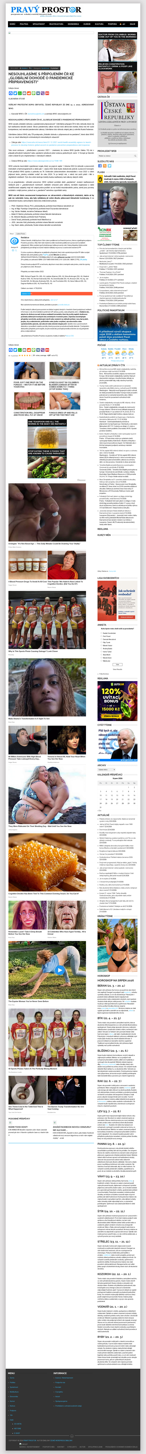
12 (112, 795)
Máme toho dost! (18, 1127)
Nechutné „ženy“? (105, 261)
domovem (102, 1101)
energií (103, 1008)
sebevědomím (113, 1008)
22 (128, 799)
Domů (12, 24)
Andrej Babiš (107, 649)
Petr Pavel (106, 636)
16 (134, 795)
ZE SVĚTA (17, 1424)
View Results (117, 669)
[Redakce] (14, 245)
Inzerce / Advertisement (64, 1378)
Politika (24, 24)
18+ (124, 24)
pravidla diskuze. (64, 305)
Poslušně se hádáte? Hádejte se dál (112, 906)
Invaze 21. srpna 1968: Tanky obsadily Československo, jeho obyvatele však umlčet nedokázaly (115, 895)
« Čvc (99, 811)
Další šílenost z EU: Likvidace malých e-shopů (115, 909)
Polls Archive (104, 674)
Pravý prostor (29, 1440)
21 (123, 799)
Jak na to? (54, 300)
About (12, 234)
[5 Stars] (30, 355)
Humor (86, 24)
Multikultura (56, 24)
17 (101, 799)
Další (132, 24)
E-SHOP (17, 1433)
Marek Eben (107, 658)
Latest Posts (21, 234)
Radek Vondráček (109, 633)
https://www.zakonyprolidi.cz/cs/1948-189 (45, 161)
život (107, 1125)
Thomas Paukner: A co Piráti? (110, 272)
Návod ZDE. (70, 336)
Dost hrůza (103, 830)
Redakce (24, 68)
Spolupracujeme (61, 1401)
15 (128, 795)
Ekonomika (73, 24)
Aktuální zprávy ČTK (112, 365)
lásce (111, 1034)
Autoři (57, 1396)
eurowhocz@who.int (36, 114)
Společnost (39, 24)
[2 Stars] (22, 355)
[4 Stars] (27, 355)
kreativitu (127, 992)
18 (106, 799)
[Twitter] (16, 250)
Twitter (109, 166)
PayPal (45, 255)
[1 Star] (20, 355)
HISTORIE (17, 1428)
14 (123, 795)
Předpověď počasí (117, 361)
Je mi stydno (104, 277)
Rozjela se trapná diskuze (108, 851)
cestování (112, 1064)
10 (101, 795)
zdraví (131, 1010)
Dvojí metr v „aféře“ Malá (108, 267)
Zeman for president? (107, 854)
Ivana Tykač (107, 652)
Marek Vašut (107, 645)
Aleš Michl (106, 655)
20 (117, 799)
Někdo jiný (106, 661)
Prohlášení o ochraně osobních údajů (68, 1406)
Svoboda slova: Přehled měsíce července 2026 (116, 857)
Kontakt (58, 1387)
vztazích (128, 1001)
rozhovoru (104, 1064)
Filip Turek (106, 642)
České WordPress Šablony (61, 1440)
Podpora (112, 24)
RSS (105, 166)
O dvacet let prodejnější (107, 882)
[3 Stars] (25, 355)
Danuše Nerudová (109, 639)
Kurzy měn (112, 571)
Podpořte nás (60, 1382)
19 (112, 799)
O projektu (59, 1392)
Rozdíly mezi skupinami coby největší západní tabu (117, 833)
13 (117, 795)
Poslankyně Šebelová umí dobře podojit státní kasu (117, 303)
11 (106, 795)
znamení (128, 1088)
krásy (131, 1181)
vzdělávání (107, 1255)
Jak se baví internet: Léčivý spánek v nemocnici (116, 256)
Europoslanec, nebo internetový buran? (113, 290)
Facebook (100, 166)
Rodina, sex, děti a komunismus (110, 885)
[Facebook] (13, 250)
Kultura (99, 24)
